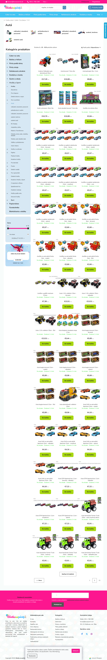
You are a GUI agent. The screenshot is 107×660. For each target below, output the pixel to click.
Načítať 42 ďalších (68, 574)
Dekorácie (58, 622)
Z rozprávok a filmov (16, 183)
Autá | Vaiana (15, 146)
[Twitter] (87, 634)
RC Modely (14, 124)
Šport (12, 200)
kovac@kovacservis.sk (15, 2)
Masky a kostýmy (60, 624)
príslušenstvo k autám (17, 110)
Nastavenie (32, 656)
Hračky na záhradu (16, 149)
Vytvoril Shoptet (97, 658)
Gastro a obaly (14, 79)
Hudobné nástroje (16, 190)
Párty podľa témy (16, 63)
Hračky (13, 86)
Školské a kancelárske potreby (64, 637)
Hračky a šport (15, 83)
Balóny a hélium (15, 59)
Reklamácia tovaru (35, 629)
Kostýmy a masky (16, 75)
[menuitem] (10, 14)
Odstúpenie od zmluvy (37, 632)
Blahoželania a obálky (17, 211)
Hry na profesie (15, 100)
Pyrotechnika (14, 207)
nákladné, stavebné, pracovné (19, 107)
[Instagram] (91, 634)
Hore (40, 580)
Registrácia (96, 2)
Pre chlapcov (14, 93)
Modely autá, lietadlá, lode (18, 139)
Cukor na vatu (14, 56)
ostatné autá (14, 120)
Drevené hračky (15, 197)
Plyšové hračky (15, 156)
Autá (12, 103)
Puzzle (13, 166)
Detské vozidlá (15, 169)
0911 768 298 (34, 2)
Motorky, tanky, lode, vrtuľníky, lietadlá (19, 134)
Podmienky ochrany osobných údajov (39, 638)
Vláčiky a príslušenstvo (17, 142)
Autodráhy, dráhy (16, 127)
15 (99, 580)
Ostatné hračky (15, 176)
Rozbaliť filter (17, 238)
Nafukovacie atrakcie (17, 71)
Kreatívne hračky (15, 159)
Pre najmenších (15, 173)
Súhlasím (76, 651)
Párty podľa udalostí (61, 627)
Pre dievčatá (14, 163)
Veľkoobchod (34, 641)
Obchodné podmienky (36, 634)
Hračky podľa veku (16, 193)
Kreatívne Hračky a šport (18, 180)
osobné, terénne (15, 117)
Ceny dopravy (34, 627)
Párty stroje (13, 67)
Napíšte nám (34, 624)
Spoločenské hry (15, 186)
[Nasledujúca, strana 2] (94, 580)
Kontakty (33, 622)
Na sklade (19, 234)
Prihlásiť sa (57, 604)
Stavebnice (14, 90)
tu (59, 652)
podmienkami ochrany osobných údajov (78, 600)
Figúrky (13, 152)
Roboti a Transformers (17, 130)
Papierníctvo (14, 204)
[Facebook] (82, 634)
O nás (32, 619)
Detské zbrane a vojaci (17, 96)
